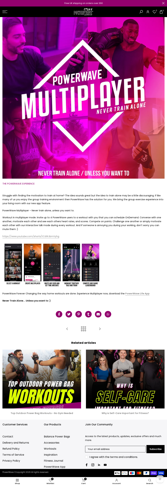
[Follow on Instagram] (92, 465)
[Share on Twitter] (69, 314)
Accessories (51, 443)
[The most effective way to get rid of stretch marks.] (100, 329)
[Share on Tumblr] (88, 314)
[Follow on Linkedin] (99, 465)
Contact (7, 436)
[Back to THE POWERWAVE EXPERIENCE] (83, 329)
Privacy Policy (11, 461)
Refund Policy (11, 449)
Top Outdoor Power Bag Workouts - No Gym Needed (42, 413)
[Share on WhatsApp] (108, 314)
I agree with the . (113, 457)
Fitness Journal (53, 461)
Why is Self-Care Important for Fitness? (125, 413)
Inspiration (50, 455)
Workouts (50, 449)
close (3, 3)
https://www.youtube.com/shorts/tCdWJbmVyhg (30, 236)
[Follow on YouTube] (105, 465)
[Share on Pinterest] (78, 314)
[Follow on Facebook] (86, 465)
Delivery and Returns (15, 443)
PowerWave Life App (137, 293)
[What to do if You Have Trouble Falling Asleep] (67, 329)
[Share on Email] (98, 314)
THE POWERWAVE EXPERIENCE (18, 183)
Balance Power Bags (57, 436)
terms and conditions (123, 457)
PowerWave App (54, 467)
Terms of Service (13, 455)
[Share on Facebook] (59, 314)
